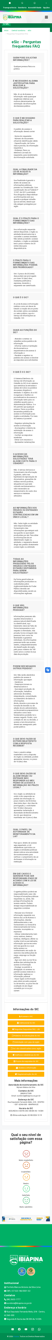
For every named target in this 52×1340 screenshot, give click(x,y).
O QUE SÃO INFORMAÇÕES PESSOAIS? (20, 607)
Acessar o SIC (26, 1016)
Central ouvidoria (18, 30)
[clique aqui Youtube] (26, 1329)
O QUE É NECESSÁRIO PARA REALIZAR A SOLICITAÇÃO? (24, 120)
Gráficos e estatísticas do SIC (27, 1055)
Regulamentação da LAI (27, 1074)
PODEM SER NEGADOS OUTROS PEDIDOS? (24, 667)
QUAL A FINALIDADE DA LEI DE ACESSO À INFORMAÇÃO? (25, 171)
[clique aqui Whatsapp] (39, 1329)
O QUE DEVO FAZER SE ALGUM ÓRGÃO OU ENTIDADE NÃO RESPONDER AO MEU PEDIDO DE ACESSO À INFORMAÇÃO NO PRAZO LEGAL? (26, 780)
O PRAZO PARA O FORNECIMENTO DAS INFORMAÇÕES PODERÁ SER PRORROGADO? (25, 264)
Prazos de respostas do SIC (26, 1061)
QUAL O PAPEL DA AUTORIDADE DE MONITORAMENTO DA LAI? (24, 833)
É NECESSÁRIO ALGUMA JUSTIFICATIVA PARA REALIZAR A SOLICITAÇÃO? (25, 84)
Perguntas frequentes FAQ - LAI (27, 1029)
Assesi (16, 1336)
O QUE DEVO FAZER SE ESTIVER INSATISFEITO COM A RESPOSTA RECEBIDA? (25, 742)
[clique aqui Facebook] (19, 1329)
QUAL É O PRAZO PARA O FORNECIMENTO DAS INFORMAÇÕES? (26, 220)
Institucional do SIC (27, 1023)
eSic (29, 30)
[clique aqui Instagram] (32, 1329)
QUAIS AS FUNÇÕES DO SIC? (25, 331)
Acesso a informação (27, 1068)
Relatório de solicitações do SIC (26, 1036)
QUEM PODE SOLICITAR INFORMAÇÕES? (25, 58)
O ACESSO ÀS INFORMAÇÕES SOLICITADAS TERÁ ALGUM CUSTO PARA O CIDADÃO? (25, 459)
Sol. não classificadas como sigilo (26, 1048)
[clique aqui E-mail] (12, 1329)
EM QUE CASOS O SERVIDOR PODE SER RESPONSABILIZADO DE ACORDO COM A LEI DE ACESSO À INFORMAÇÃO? (25, 879)
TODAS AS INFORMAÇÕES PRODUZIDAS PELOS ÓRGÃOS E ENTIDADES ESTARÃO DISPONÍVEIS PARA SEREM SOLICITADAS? (25, 566)
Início (6, 30)
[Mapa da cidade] (26, 1234)
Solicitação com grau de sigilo (26, 1042)
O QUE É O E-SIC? (22, 372)
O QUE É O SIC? (20, 297)
